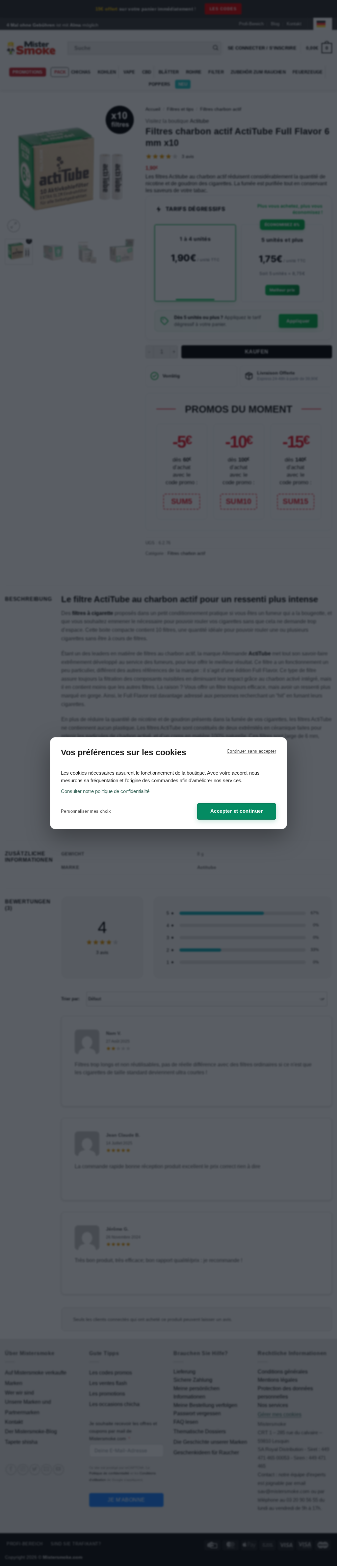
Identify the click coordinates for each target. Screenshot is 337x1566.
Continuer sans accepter (251, 751)
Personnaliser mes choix (86, 811)
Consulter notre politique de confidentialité (105, 791)
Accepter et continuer (236, 811)
